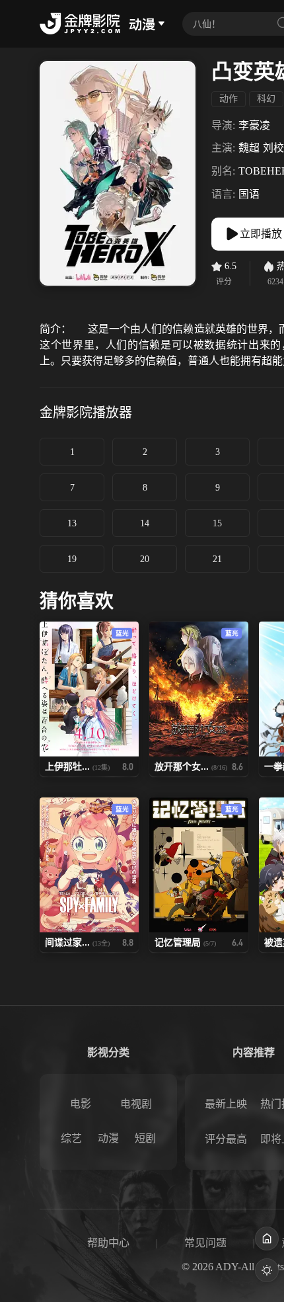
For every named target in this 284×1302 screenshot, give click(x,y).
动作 (228, 99)
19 (72, 559)
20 (144, 559)
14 (144, 523)
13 (72, 523)
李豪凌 (254, 125)
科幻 (266, 99)
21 (217, 559)
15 (217, 523)
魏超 (249, 147)
